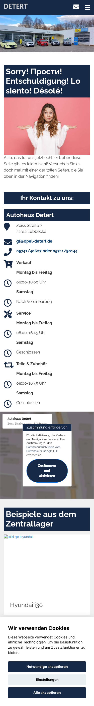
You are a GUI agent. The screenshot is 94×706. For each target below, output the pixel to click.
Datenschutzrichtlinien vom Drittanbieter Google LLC (43, 449)
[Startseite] (16, 6)
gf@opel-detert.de (34, 241)
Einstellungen (47, 680)
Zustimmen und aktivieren (47, 471)
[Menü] (87, 7)
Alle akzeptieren (47, 693)
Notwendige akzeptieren (47, 667)
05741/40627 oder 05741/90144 (46, 251)
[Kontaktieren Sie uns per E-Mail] (76, 6)
